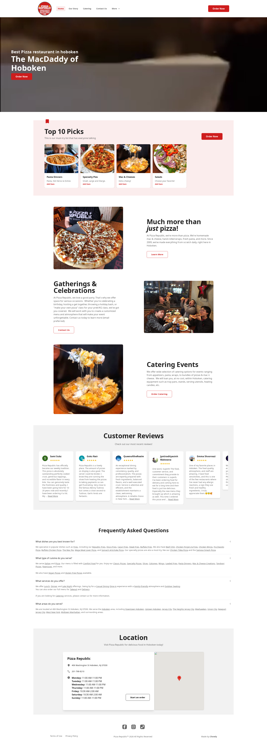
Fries (75, 547)
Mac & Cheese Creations (203, 563)
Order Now (219, 8)
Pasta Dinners (184, 563)
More (114, 8)
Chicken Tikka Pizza (179, 550)
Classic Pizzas (119, 563)
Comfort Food (89, 563)
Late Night (67, 586)
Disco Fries (112, 547)
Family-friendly (141, 586)
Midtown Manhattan (70, 612)
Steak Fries (134, 547)
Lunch (47, 586)
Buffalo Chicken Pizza (51, 550)
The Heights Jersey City (183, 609)
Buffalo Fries (146, 547)
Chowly (213, 736)
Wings (161, 563)
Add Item (51, 184)
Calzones (153, 563)
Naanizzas (47, 566)
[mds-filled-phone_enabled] (142, 727)
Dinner (54, 586)
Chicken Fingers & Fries (187, 547)
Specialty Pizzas (134, 563)
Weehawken (200, 609)
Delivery (85, 589)
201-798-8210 (78, 671)
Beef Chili (170, 547)
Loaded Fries (171, 563)
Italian (48, 563)
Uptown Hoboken (153, 609)
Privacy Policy (71, 736)
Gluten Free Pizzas (73, 573)
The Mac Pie (68, 550)
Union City (212, 609)
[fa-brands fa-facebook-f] (124, 727)
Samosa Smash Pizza (206, 550)
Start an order (137, 697)
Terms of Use (56, 736)
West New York (53, 612)
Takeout (73, 589)
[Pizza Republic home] (45, 9)
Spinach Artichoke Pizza (113, 550)
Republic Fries (98, 547)
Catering (60, 595)
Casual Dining (102, 586)
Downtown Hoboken (134, 609)
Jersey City (167, 609)
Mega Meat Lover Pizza (85, 550)
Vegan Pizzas (54, 573)
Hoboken (106, 609)
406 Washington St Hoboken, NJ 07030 (89, 665)
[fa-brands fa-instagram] (133, 727)
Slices (145, 563)
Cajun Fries (123, 547)
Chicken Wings (206, 547)
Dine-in (113, 586)
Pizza (57, 563)
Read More (53, 496)
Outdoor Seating (172, 586)
